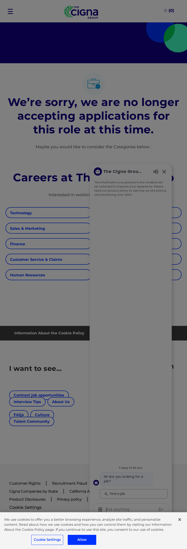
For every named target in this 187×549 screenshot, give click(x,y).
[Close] (180, 520)
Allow (82, 540)
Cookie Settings (47, 540)
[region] (93, 530)
